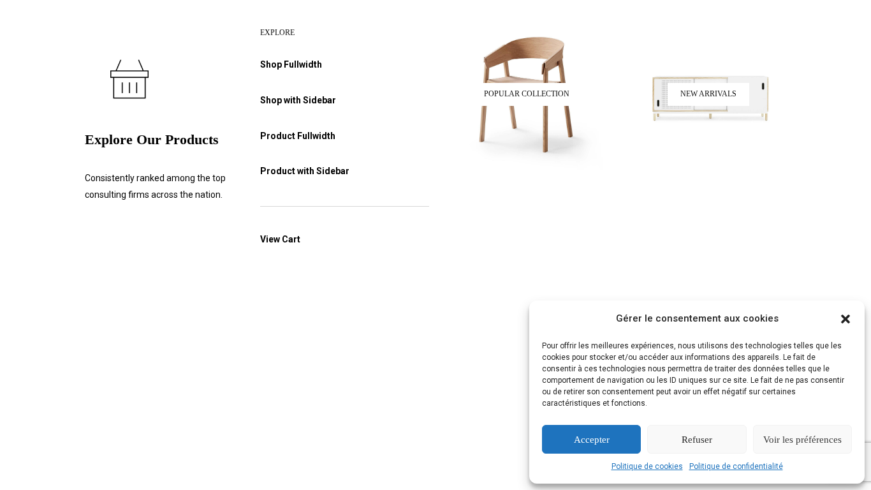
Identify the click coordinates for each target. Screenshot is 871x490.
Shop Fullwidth (291, 64)
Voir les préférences (802, 439)
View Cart (280, 239)
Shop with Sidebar (298, 100)
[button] (845, 319)
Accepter (592, 439)
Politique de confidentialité (736, 466)
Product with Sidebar (304, 171)
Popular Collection (526, 93)
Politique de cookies (647, 466)
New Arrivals (708, 93)
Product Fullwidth (297, 136)
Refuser (697, 439)
